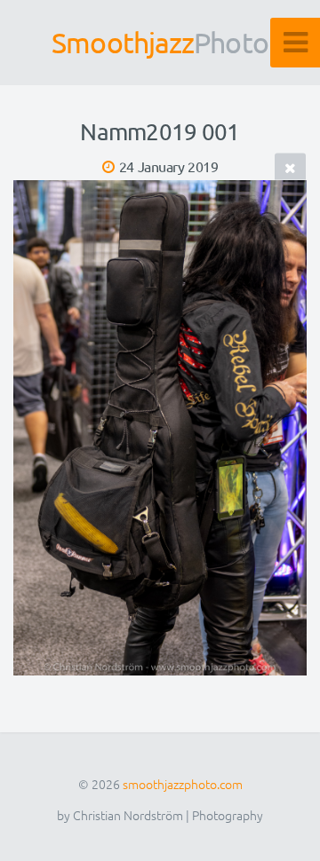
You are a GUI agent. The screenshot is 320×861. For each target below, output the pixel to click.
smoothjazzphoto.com (183, 784)
